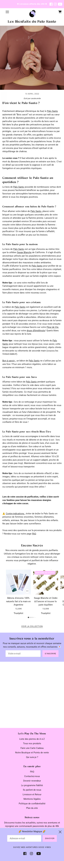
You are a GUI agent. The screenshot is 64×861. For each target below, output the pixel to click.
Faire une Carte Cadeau (32, 748)
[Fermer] (60, 831)
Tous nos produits (32, 743)
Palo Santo (52, 111)
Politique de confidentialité (32, 803)
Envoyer (49, 838)
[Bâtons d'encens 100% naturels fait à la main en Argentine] (18, 582)
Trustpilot (18, 613)
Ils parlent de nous (32, 790)
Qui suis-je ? (32, 757)
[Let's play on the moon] (32, 14)
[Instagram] (31, 853)
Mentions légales (32, 799)
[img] (51, 4)
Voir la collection (32, 626)
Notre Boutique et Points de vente (32, 752)
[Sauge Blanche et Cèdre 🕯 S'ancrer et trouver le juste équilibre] (45, 582)
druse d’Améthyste (36, 330)
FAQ (34, 533)
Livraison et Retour (32, 794)
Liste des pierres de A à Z (32, 739)
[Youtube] (38, 853)
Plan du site (32, 808)
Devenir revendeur (32, 780)
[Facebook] (25, 853)
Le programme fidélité (32, 785)
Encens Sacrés (32, 545)
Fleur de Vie (52, 327)
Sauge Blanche (24, 252)
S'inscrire (50, 653)
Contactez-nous (32, 776)
